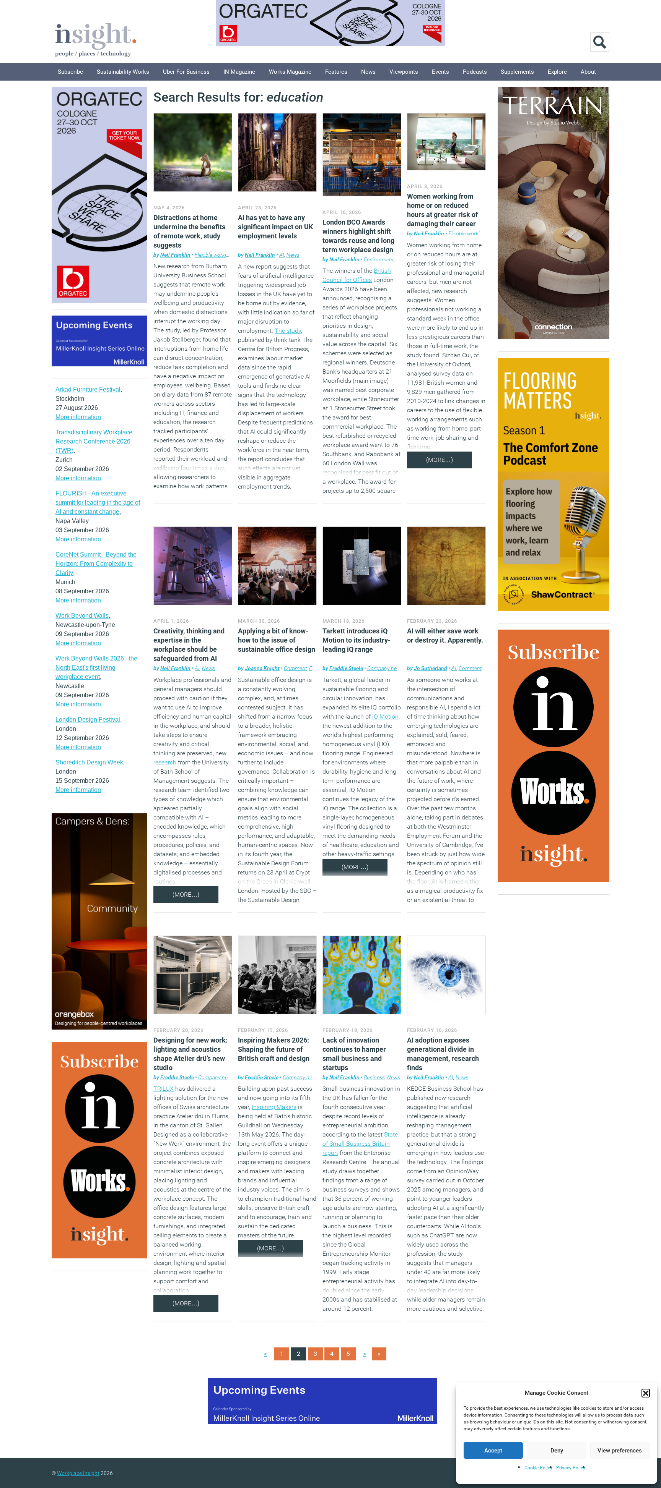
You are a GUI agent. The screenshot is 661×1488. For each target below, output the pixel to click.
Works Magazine (290, 71)
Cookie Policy (538, 1467)
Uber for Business (186, 71)
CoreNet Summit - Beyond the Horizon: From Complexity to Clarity (96, 563)
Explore (557, 71)
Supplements (517, 71)
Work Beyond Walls (82, 615)
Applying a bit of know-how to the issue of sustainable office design (276, 640)
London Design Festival (87, 719)
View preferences (620, 1450)
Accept (493, 1450)
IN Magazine (239, 71)
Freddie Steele (346, 668)
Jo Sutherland (430, 668)
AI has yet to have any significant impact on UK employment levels (275, 227)
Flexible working (213, 255)
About (588, 71)
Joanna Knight (262, 668)
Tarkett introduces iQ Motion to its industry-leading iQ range (356, 640)
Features (336, 71)
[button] (646, 1393)
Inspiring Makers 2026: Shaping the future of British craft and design (273, 1049)
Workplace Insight (78, 1473)
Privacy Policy (570, 1467)
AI (281, 255)
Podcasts (475, 71)
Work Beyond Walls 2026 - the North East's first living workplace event (96, 667)
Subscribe (70, 71)
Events (440, 71)
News (368, 71)
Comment (295, 668)
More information (78, 417)
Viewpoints (403, 71)
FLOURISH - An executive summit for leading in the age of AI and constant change (97, 502)
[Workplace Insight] (96, 39)
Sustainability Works (123, 71)
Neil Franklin (175, 255)
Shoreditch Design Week (89, 762)
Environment (379, 259)
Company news (385, 668)
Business (374, 1077)
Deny (556, 1450)
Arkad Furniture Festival (87, 389)
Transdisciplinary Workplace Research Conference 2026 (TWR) (93, 441)
